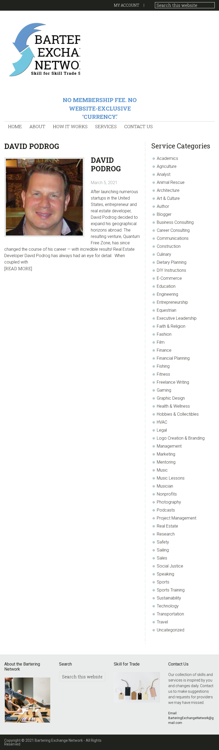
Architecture (168, 190)
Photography (169, 502)
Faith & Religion (171, 326)
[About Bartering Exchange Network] (27, 701)
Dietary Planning (171, 262)
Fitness (163, 374)
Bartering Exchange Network (42, 49)
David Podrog (106, 164)
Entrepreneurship (172, 302)
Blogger (164, 214)
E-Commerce (169, 278)
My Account (126, 5)
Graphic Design (171, 398)
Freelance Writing (173, 382)
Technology (168, 606)
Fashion (164, 334)
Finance (164, 350)
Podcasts (166, 510)
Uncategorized (170, 630)
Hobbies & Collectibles (178, 414)
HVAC (162, 422)
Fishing (163, 366)
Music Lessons (171, 478)
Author (163, 206)
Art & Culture (168, 198)
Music (162, 470)
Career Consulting (173, 230)
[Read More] (18, 268)
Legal (162, 430)
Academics (167, 158)
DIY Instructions (171, 270)
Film (161, 342)
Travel (162, 622)
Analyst (163, 174)
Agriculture (167, 166)
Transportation (170, 614)
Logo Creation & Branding (181, 438)
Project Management (176, 518)
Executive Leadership (177, 318)
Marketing (166, 454)
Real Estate (167, 526)
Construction (169, 246)
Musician (165, 486)
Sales (162, 558)
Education (166, 286)
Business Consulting (175, 222)
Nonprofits (167, 494)
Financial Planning (173, 358)
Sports (163, 582)
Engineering (167, 294)
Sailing (163, 550)
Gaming (164, 390)
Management (169, 446)
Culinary (164, 254)
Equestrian (166, 310)
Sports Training (171, 590)
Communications (173, 238)
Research (166, 534)
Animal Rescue (171, 182)
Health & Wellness (173, 406)
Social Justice (170, 566)
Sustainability (169, 598)
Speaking (165, 574)
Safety (163, 542)
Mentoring (166, 462)
